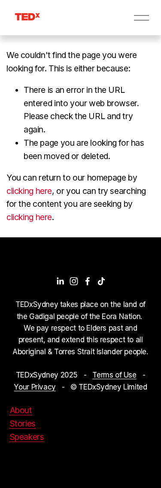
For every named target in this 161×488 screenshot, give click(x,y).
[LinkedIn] (60, 281)
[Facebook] (87, 281)
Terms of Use (114, 374)
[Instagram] (74, 281)
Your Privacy (34, 386)
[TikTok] (101, 281)
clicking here (29, 191)
